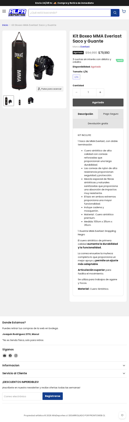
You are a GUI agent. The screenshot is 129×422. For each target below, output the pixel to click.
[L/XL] (77, 80)
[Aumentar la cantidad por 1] (100, 92)
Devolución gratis (98, 123)
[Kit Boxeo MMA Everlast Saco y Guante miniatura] (9, 101)
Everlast (85, 46)
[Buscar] (115, 12)
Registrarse (52, 396)
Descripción (85, 114)
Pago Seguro (110, 113)
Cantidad (78, 85)
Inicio (5, 25)
